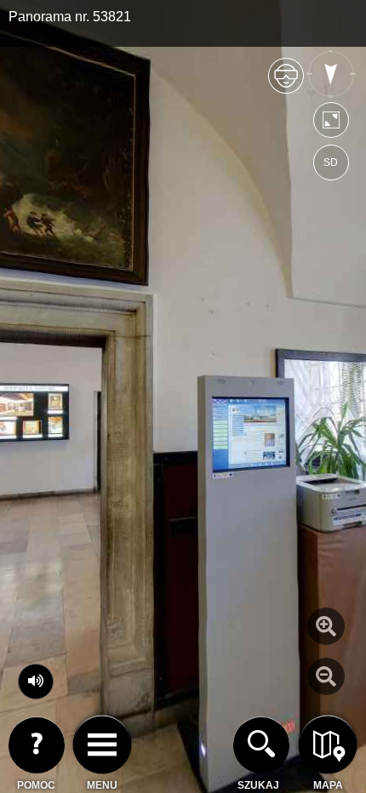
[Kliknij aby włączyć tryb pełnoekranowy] (331, 124)
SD (330, 162)
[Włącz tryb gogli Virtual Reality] (286, 83)
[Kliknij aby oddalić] (326, 676)
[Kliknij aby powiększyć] (326, 626)
